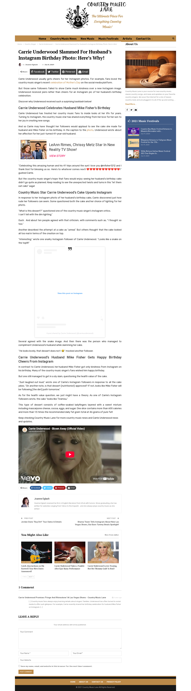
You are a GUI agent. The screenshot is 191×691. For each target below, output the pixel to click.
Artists (127, 38)
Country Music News (63, 38)
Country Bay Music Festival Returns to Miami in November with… (156, 130)
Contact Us (143, 38)
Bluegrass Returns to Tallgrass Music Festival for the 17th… (156, 141)
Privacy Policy (114, 682)
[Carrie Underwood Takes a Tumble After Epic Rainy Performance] (69, 552)
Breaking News (60, 562)
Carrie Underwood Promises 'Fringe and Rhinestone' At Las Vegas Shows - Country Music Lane (62, 597)
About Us (83, 682)
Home (42, 38)
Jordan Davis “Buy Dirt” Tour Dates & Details (41, 522)
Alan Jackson (26, 562)
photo (90, 130)
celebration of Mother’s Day (65, 82)
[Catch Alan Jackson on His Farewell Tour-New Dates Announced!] (36, 552)
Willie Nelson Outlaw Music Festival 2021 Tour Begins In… (155, 152)
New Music (87, 38)
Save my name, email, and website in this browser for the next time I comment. (56, 666)
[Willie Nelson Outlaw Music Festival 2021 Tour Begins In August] (133, 154)
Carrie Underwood (95, 562)
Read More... (130, 104)
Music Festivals (108, 38)
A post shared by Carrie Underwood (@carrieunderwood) (70, 333)
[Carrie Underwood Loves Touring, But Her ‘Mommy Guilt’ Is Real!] (103, 552)
